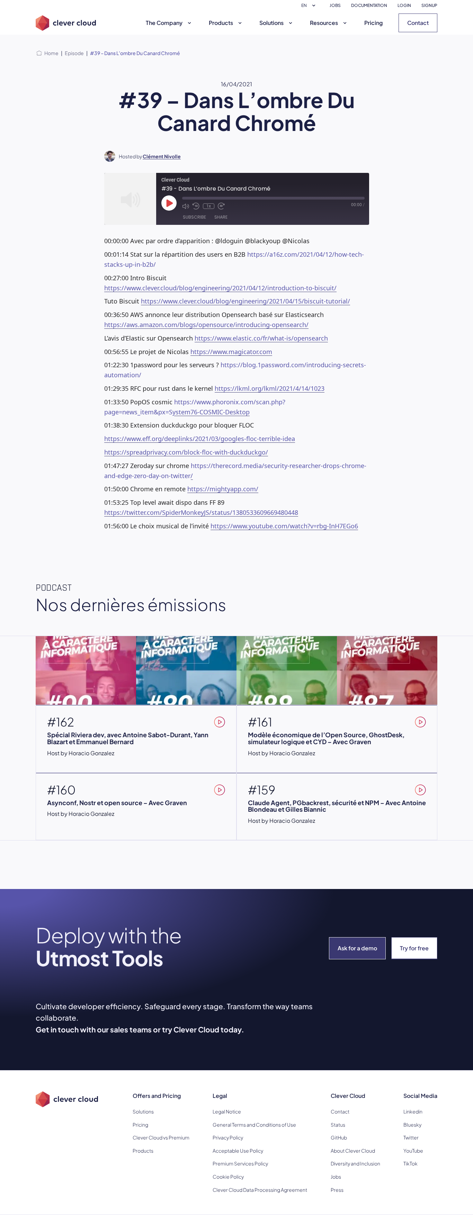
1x (208, 206)
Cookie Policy (228, 1176)
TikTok (410, 1163)
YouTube (413, 1150)
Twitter (411, 1137)
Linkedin (412, 1111)
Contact (418, 22)
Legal (220, 1095)
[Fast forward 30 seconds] (221, 206)
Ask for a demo (357, 948)
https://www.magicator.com (231, 351)
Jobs (336, 1176)
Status (338, 1124)
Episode (74, 53)
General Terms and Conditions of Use (254, 1124)
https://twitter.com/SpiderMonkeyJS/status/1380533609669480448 (201, 512)
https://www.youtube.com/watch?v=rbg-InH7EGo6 (284, 526)
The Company (164, 22)
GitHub (339, 1137)
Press (337, 1190)
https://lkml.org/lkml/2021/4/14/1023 (269, 388)
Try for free (414, 948)
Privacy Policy (228, 1137)
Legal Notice (227, 1111)
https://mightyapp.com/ (222, 489)
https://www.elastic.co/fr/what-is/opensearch (261, 338)
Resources (324, 22)
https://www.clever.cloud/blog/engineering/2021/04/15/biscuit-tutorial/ (245, 301)
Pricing (373, 22)
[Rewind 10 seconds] (196, 206)
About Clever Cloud (353, 1150)
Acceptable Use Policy (238, 1150)
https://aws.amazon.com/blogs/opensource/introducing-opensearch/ (206, 324)
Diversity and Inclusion (355, 1163)
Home (51, 53)
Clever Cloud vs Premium (161, 1137)
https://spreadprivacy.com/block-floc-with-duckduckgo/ (186, 452)
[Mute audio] (185, 206)
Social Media (420, 1095)
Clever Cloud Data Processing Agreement (260, 1190)
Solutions (271, 22)
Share (220, 217)
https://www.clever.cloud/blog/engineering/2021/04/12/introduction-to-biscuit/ (220, 288)
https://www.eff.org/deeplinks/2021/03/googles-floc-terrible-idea (199, 438)
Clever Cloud (348, 1095)
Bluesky (412, 1124)
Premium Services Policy (240, 1163)
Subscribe (194, 217)
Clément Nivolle (162, 156)
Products (221, 22)
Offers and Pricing (157, 1095)
